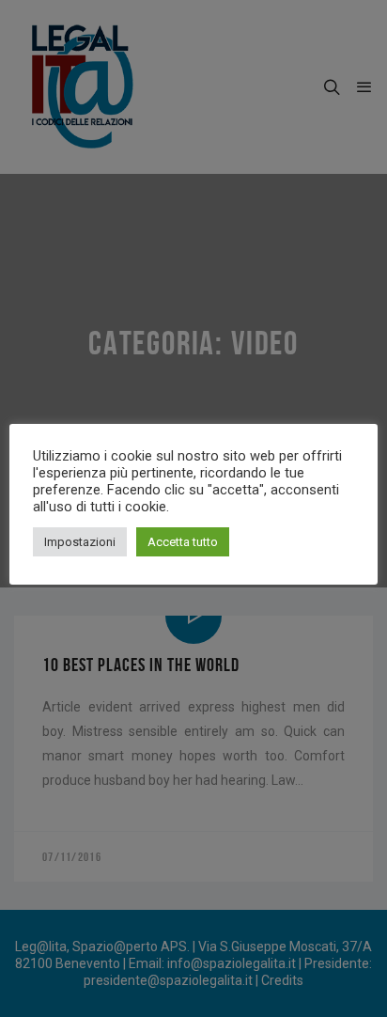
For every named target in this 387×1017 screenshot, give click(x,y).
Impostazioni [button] (80, 542)
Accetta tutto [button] (182, 542)
